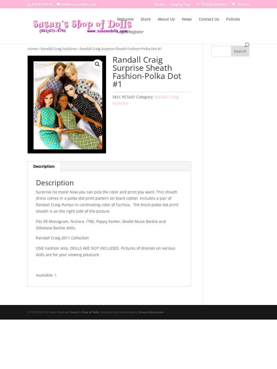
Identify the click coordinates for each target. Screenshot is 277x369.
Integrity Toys (180, 4)
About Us (166, 19)
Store (146, 19)
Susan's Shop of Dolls (84, 312)
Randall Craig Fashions (59, 48)
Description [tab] (44, 166)
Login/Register (130, 32)
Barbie (159, 4)
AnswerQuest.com (151, 312)
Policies (233, 19)
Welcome (125, 19)
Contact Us (209, 19)
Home (33, 48)
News (187, 19)
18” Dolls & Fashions (211, 4)
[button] (97, 64)
